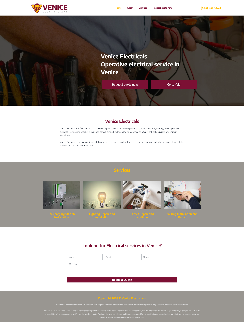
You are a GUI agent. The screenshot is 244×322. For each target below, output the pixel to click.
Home (118, 7)
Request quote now (162, 7)
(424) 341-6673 (211, 7)
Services (143, 7)
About (130, 7)
